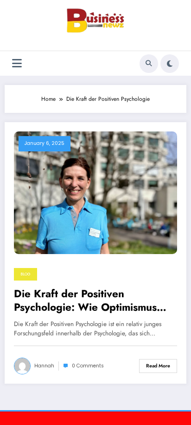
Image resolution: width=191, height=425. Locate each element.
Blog (25, 274)
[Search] (149, 64)
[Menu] (16, 63)
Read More (158, 365)
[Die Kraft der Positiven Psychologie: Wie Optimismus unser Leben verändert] (95, 192)
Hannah (44, 365)
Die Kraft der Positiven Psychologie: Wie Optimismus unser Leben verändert (85, 300)
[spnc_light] (169, 63)
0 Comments (88, 365)
